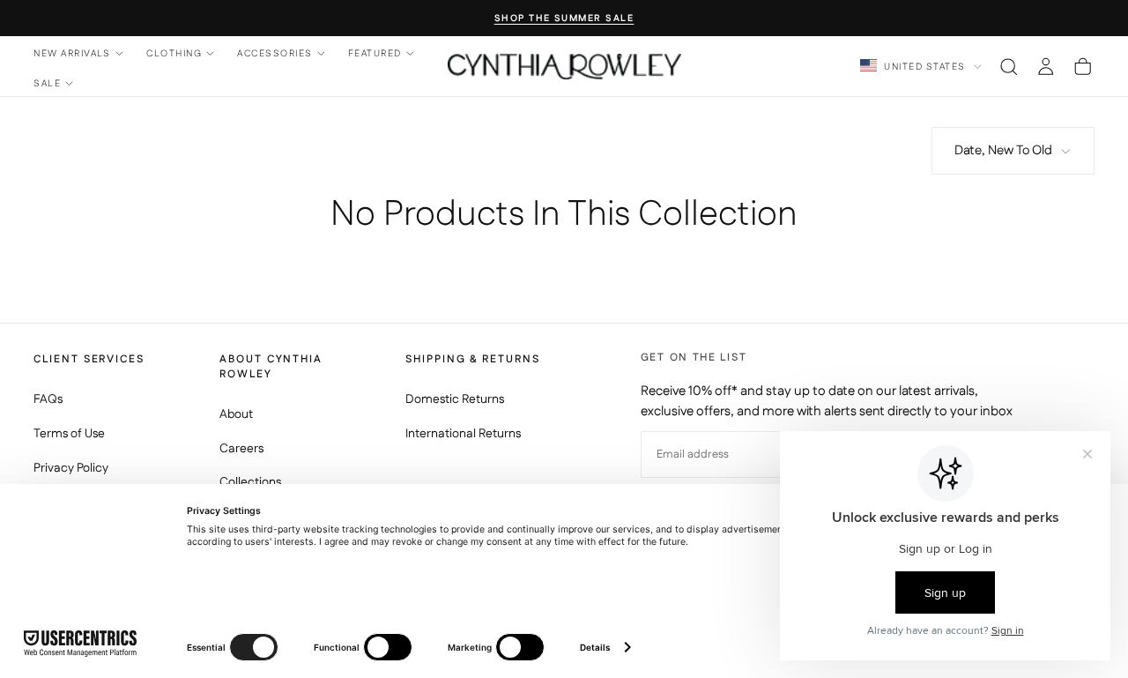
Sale (47, 83)
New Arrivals (72, 53)
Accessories (274, 53)
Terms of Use (69, 434)
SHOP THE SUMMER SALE (564, 19)
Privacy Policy (70, 468)
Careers (241, 449)
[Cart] (1083, 66)
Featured (375, 53)
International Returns (463, 434)
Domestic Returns (454, 399)
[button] (1009, 66)
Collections (250, 482)
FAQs (48, 399)
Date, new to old (1003, 150)
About (236, 414)
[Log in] (1046, 66)
